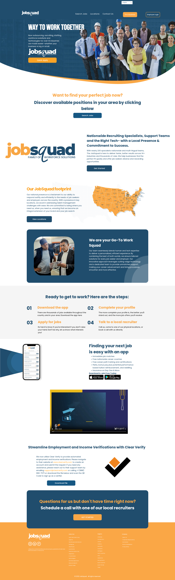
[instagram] (30, 544)
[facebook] (39, 544)
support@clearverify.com (55, 470)
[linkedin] (34, 544)
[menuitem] (81, 14)
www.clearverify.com (62, 462)
